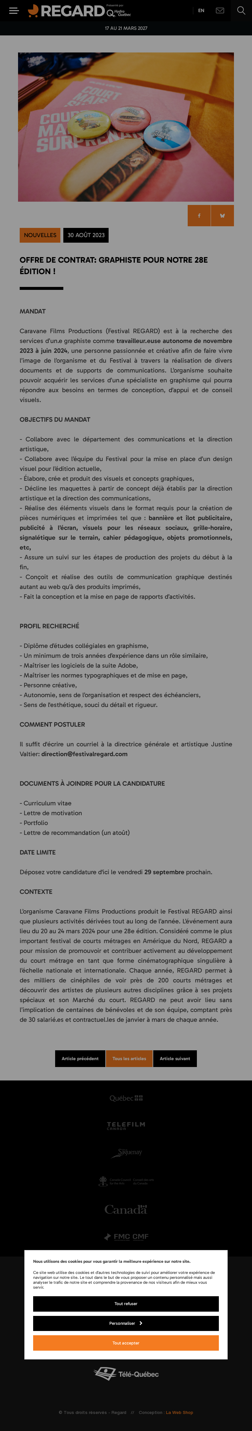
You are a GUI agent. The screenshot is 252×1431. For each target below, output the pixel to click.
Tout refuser (126, 1303)
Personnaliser (122, 1323)
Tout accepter (126, 1342)
